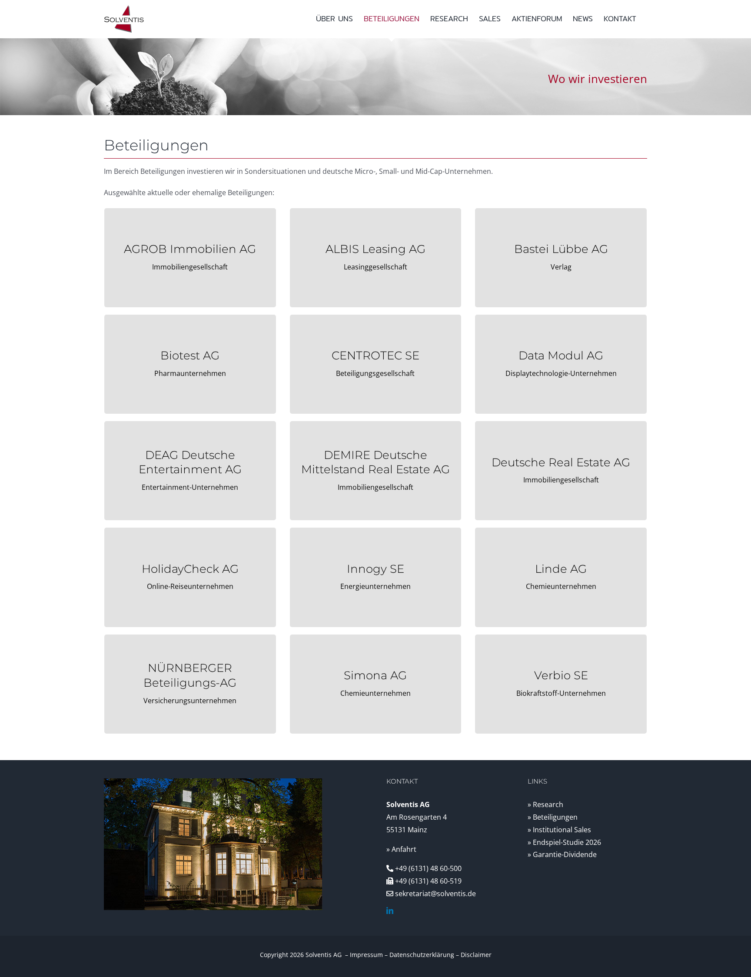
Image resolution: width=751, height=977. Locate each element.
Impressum (366, 954)
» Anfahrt (401, 849)
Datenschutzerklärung (421, 954)
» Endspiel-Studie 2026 (564, 842)
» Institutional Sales (559, 829)
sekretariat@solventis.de (435, 893)
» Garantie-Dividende (562, 854)
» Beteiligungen (553, 817)
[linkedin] (389, 910)
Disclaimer (476, 954)
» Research (545, 804)
